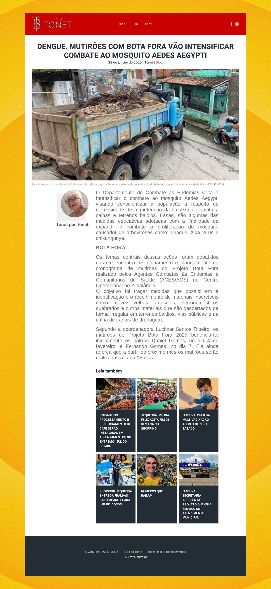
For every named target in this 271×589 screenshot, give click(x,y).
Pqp (135, 24)
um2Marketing (137, 557)
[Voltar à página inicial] (52, 24)
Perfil (148, 24)
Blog (122, 24)
